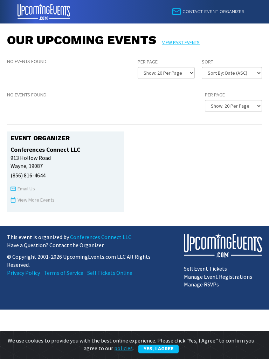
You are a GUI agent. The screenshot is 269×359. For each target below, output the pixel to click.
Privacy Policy (23, 272)
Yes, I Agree (158, 348)
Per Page (148, 62)
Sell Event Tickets (205, 268)
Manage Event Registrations (218, 276)
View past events (181, 42)
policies (123, 348)
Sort (207, 62)
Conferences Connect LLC (100, 237)
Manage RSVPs (201, 284)
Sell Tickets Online (109, 272)
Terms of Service (63, 272)
